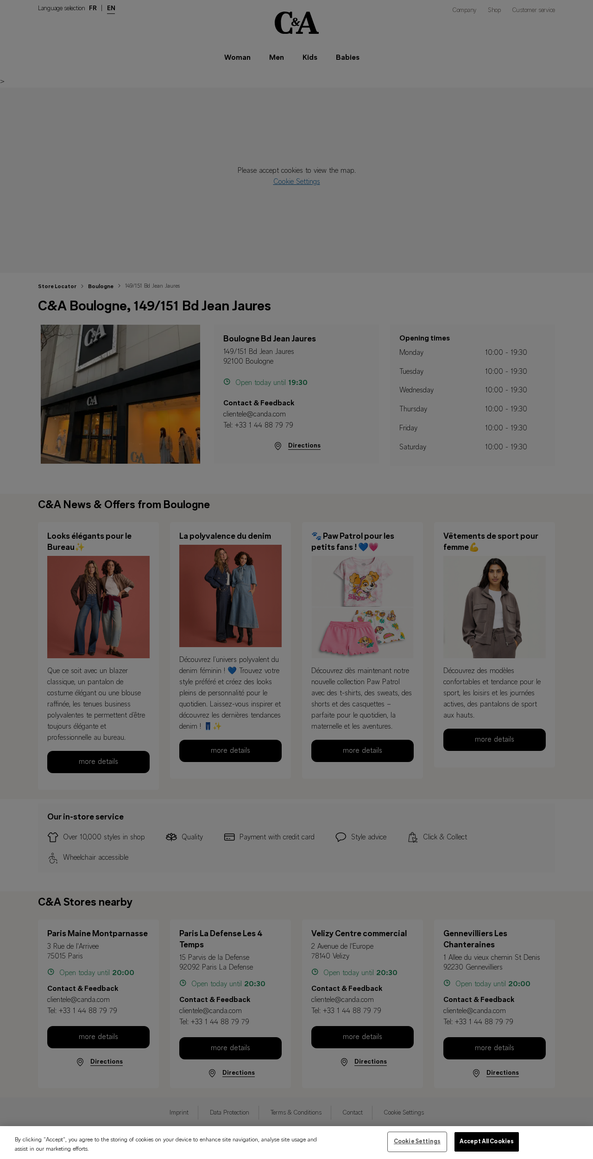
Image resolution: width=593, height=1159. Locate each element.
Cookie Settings (417, 1142)
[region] (296, 1142)
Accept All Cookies (487, 1142)
